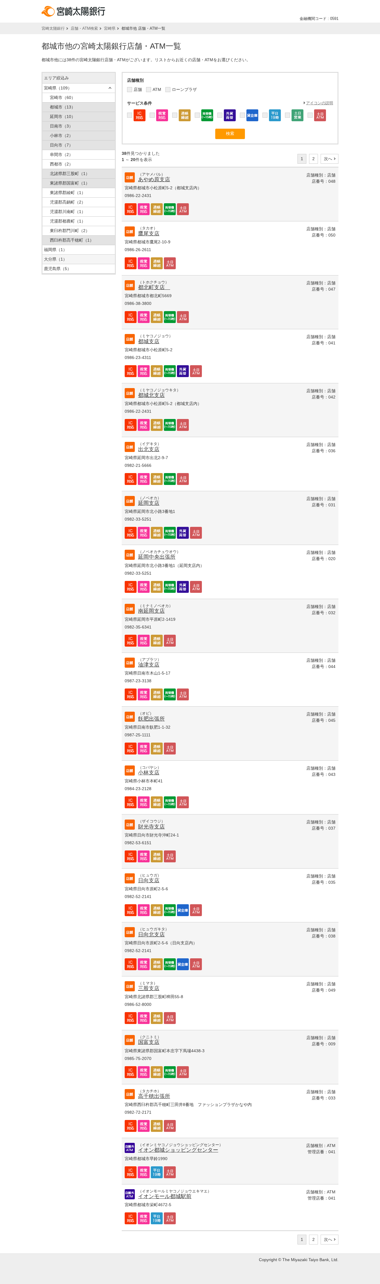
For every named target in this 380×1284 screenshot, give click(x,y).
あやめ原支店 (154, 179)
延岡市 (62, 116)
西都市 (61, 164)
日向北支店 (151, 935)
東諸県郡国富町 (70, 183)
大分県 (55, 259)
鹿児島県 (57, 268)
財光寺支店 (151, 827)
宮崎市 (62, 97)
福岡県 (55, 249)
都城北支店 (151, 395)
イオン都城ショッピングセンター (178, 1150)
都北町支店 (154, 287)
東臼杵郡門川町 (70, 230)
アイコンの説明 (319, 103)
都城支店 (148, 341)
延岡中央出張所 (156, 557)
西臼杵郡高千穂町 (72, 240)
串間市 (61, 154)
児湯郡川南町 (68, 211)
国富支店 (148, 1042)
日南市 (61, 126)
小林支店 (148, 773)
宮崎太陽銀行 (53, 28)
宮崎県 (109, 28)
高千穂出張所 (154, 1096)
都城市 (62, 107)
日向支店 (148, 880)
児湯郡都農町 (68, 221)
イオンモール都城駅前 (164, 1196)
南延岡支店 (151, 611)
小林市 (61, 135)
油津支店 (148, 665)
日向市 (61, 145)
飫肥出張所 (151, 719)
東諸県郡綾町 (68, 192)
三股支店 (148, 988)
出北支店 (148, 449)
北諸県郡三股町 (70, 173)
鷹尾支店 (148, 234)
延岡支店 (148, 503)
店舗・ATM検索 (84, 28)
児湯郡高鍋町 (68, 202)
